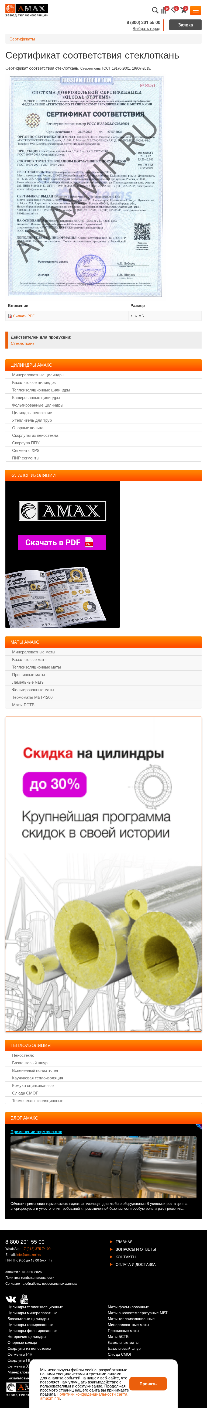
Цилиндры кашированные (30, 1324)
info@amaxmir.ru (28, 1254)
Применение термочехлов (36, 1131)
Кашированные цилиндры (36, 397)
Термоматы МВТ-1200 (32, 697)
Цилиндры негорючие (32, 412)
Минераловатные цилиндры (38, 374)
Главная (124, 1241)
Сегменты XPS (26, 450)
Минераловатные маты (33, 651)
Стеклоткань (22, 343)
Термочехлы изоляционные (37, 1100)
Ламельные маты (28, 682)
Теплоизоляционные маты (36, 667)
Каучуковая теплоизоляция (37, 1077)
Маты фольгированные (128, 1307)
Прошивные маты (28, 674)
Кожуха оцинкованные (33, 1085)
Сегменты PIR (20, 1354)
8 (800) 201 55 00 (143, 22)
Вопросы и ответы (136, 1249)
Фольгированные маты (33, 689)
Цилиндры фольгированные (32, 1330)
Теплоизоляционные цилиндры (41, 390)
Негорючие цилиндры (27, 1336)
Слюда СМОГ (25, 1093)
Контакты (126, 1256)
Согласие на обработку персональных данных (41, 1283)
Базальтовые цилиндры (34, 382)
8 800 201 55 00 (24, 1241)
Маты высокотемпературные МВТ (138, 1313)
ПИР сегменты (25, 458)
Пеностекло (23, 1055)
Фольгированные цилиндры (37, 405)
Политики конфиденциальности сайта (92, 1394)
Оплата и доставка (136, 1264)
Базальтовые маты (29, 659)
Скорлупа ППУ (26, 442)
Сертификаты (22, 39)
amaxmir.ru (13, 1271)
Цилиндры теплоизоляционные (35, 1307)
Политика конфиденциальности (29, 1277)
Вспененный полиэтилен (35, 1070)
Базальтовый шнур (29, 1062)
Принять (148, 1384)
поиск (155, 10)
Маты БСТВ (23, 704)
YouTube (24, 1299)
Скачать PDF (23, 315)
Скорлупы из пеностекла (35, 435)
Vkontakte (10, 1299)
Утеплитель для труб (32, 420)
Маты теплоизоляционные (131, 1319)
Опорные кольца (27, 427)
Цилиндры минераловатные (32, 1313)
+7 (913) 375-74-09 (36, 1248)
